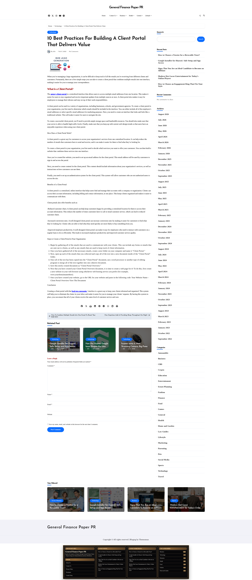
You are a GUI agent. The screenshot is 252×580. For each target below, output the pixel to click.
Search (160, 32)
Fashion (161, 392)
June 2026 (162, 125)
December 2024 (164, 226)
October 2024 (164, 238)
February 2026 (164, 148)
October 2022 (164, 333)
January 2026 (164, 153)
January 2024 (164, 288)
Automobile (163, 353)
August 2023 (163, 311)
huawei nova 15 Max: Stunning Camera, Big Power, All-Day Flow (135, 346)
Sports (161, 465)
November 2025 (165, 165)
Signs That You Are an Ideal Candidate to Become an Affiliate (181, 69)
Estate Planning (165, 387)
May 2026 (162, 131)
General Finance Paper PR (126, 7)
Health (131, 15)
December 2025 (164, 159)
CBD (160, 364)
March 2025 (163, 210)
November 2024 (165, 232)
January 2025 (164, 221)
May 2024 (162, 266)
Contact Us (112, 15)
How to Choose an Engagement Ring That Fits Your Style (180, 85)
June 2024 (162, 260)
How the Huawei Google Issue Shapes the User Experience (97, 346)
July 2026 (162, 120)
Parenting (162, 448)
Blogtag (133, 539)
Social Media (163, 460)
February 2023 (164, 322)
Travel (161, 476)
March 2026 (163, 142)
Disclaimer (68, 572)
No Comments (73, 51)
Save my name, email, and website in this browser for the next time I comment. (73, 424)
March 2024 (163, 277)
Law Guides (163, 432)
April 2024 (162, 271)
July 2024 (162, 255)
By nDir (53, 51)
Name (49, 394)
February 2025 (164, 215)
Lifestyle (147, 15)
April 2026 (162, 137)
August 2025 (163, 182)
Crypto (161, 370)
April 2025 (162, 204)
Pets (160, 454)
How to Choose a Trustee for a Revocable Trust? (179, 55)
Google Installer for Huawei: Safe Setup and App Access (179, 62)
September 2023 (165, 305)
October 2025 (164, 170)
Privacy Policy (69, 569)
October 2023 (164, 299)
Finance (161, 398)
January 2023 (164, 328)
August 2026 (163, 114)
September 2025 (165, 176)
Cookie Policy (69, 575)
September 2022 (165, 339)
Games (161, 409)
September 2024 (165, 243)
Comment (51, 366)
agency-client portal (59, 94)
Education (162, 375)
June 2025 (162, 193)
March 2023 (163, 316)
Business (122, 15)
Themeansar (144, 539)
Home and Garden (166, 426)
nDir (52, 349)
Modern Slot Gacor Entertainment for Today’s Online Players (178, 77)
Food (160, 403)
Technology (52, 32)
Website (49, 414)
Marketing (162, 443)
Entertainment (164, 381)
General (139, 15)
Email (49, 404)
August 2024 (163, 249)
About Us (68, 563)
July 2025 (162, 187)
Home (103, 15)
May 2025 (162, 198)
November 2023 (165, 294)
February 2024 (164, 283)
